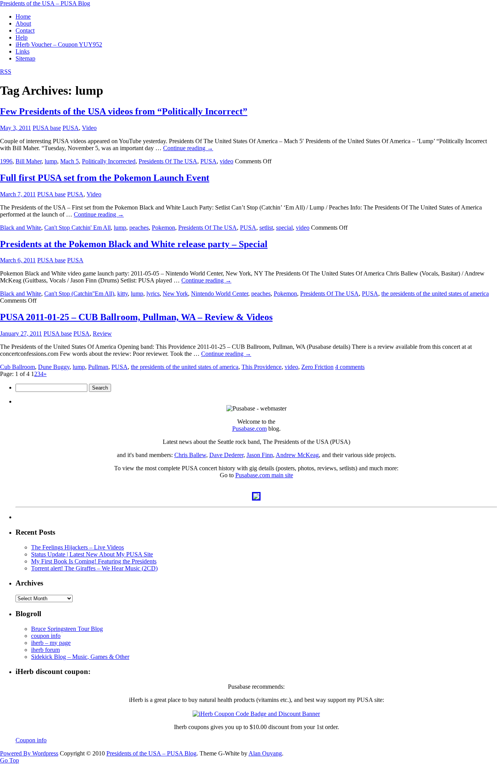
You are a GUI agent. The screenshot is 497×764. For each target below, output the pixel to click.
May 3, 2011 (15, 128)
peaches (139, 227)
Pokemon (163, 227)
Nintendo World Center (219, 293)
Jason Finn (260, 455)
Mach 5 (69, 161)
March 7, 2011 (18, 194)
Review (102, 333)
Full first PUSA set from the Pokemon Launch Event (104, 178)
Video (89, 128)
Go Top (9, 760)
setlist (266, 227)
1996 (6, 161)
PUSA (71, 128)
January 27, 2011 (21, 333)
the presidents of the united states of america (435, 293)
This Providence (262, 367)
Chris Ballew (190, 455)
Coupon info (31, 740)
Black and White (20, 227)
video (226, 161)
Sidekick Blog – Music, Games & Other (80, 656)
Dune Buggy (54, 367)
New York (175, 293)
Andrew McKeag (297, 455)
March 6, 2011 (18, 260)
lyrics (153, 293)
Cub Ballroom (17, 367)
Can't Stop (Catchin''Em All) (79, 293)
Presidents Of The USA (168, 161)
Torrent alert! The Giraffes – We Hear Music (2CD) (94, 568)
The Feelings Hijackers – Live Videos (77, 547)
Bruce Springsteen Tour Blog (67, 628)
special (284, 227)
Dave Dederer (226, 455)
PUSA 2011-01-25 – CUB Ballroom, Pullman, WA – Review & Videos (136, 317)
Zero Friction (317, 367)
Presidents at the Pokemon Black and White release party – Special (134, 244)
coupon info (46, 635)
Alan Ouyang (265, 753)
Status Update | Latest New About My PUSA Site (92, 554)
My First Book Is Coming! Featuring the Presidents (93, 561)
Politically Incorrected (109, 161)
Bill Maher (29, 161)
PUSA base (47, 128)
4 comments (350, 367)
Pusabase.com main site (264, 475)
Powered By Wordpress (29, 753)
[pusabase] (256, 498)
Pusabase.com (249, 428)
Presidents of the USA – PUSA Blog (45, 3)
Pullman (98, 367)
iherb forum (45, 649)
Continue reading (188, 148)
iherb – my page (51, 642)
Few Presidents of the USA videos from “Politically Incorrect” (123, 111)
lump (51, 161)
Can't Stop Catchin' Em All (77, 227)
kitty (122, 293)
